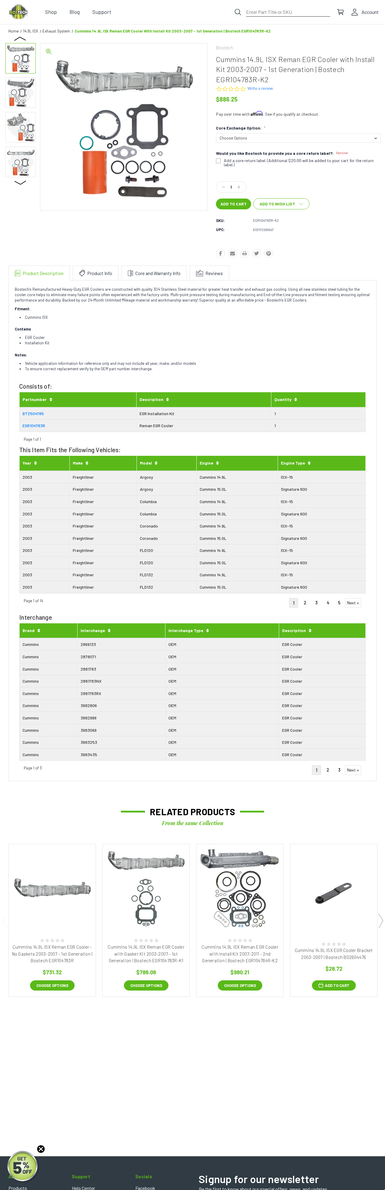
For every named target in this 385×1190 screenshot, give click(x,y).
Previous (20, 38)
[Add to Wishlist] (58, 914)
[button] (23, 1167)
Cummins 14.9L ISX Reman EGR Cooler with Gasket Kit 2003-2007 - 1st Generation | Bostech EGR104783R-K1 (146, 953)
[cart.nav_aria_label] (340, 12)
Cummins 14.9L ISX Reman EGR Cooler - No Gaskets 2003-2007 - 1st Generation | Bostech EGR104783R (52, 953)
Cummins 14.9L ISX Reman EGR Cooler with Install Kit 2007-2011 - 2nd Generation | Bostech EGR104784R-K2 (240, 953)
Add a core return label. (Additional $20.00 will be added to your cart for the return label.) (299, 162)
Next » (353, 602)
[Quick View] (45, 914)
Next (20, 182)
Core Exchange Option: (240, 128)
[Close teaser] (41, 1149)
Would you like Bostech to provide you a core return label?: (282, 153)
